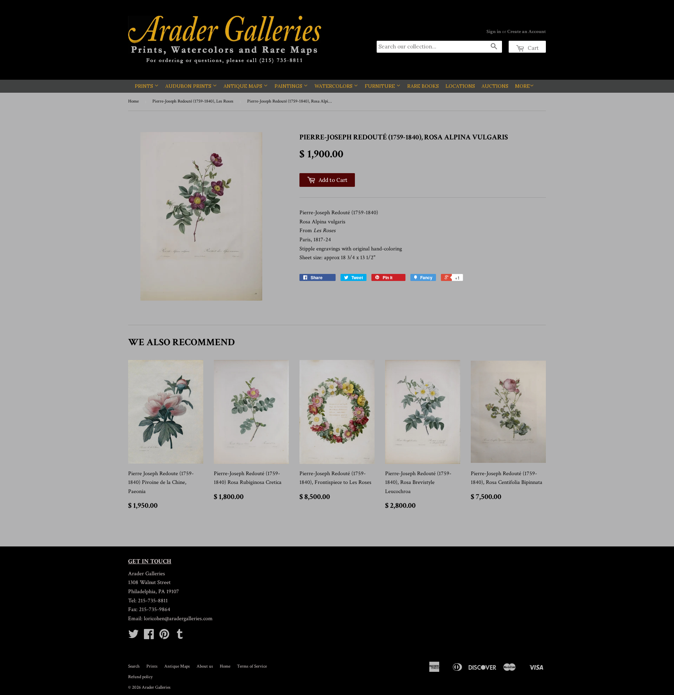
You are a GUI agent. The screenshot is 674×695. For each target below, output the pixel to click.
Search (134, 666)
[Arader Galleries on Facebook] (149, 636)
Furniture (380, 86)
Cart (532, 48)
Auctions (495, 86)
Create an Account (526, 31)
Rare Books (423, 86)
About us (205, 666)
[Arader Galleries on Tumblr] (179, 636)
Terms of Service (252, 666)
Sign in (494, 31)
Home (133, 101)
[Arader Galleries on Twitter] (133, 636)
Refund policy (140, 677)
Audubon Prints (189, 86)
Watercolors (334, 86)
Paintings (289, 86)
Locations (460, 86)
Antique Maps (244, 86)
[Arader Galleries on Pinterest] (164, 636)
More (522, 86)
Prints (144, 86)
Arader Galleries (156, 687)
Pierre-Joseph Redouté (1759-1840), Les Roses (192, 101)
